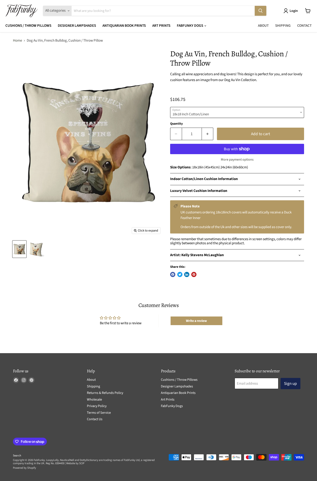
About (263, 25)
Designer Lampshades (77, 25)
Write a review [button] (196, 320)
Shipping (283, 25)
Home (17, 41)
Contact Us (94, 419)
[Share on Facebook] (172, 274)
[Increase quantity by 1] (207, 134)
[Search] (260, 11)
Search (17, 455)
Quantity (176, 123)
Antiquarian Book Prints (124, 25)
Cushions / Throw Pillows (28, 25)
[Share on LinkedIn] (186, 274)
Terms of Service (99, 412)
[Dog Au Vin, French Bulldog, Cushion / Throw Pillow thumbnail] (19, 249)
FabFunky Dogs (190, 25)
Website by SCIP (75, 463)
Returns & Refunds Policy (105, 392)
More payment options (237, 159)
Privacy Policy (97, 406)
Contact (304, 25)
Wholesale (94, 399)
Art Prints (161, 25)
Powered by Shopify (24, 468)
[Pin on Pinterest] (193, 274)
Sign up (290, 384)
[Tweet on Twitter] (179, 274)
